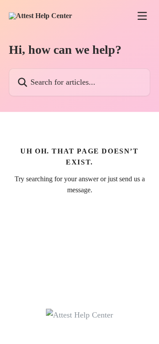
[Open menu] (142, 16)
